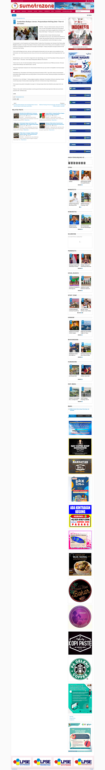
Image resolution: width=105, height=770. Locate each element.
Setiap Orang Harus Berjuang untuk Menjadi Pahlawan (74, 204)
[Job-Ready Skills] (74, 370)
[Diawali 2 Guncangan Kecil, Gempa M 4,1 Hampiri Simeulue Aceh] (74, 392)
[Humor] (74, 175)
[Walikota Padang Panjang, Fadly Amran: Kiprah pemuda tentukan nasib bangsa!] (86, 197)
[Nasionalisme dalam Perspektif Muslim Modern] (86, 175)
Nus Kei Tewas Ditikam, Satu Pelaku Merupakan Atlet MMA (86, 310)
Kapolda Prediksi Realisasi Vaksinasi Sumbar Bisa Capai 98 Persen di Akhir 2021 (86, 287)
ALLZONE (88, 415)
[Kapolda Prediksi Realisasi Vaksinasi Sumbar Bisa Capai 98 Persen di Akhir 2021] (86, 281)
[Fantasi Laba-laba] (86, 370)
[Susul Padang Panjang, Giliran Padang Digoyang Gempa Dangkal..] (86, 392)
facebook (88, 1)
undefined (29, 115)
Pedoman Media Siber (67, 11)
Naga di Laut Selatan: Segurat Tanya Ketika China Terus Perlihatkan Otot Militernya (86, 332)
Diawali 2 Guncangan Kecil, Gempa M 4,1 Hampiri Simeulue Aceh (74, 398)
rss (92, 1)
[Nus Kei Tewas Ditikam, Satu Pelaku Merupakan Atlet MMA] (86, 303)
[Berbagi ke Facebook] (18, 99)
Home (14, 11)
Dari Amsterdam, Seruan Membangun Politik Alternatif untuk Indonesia (86, 226)
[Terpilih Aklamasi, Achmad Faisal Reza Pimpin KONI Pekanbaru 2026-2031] (74, 303)
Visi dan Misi (58, 11)
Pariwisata (47, 11)
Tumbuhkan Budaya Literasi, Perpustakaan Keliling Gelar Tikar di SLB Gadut (40, 22)
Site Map (71, 716)
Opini (52, 11)
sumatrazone (14, 769)
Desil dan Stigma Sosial (25, 15)
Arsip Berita (80, 415)
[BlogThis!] (15, 99)
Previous (91, 177)
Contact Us (72, 719)
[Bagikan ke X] (16, 99)
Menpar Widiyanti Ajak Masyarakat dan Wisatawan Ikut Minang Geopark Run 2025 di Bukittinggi (86, 265)
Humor (70, 181)
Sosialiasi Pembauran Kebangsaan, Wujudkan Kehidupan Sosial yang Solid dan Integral (74, 287)
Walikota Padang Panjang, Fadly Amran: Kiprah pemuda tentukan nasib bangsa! (85, 204)
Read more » (27, 120)
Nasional (24, 11)
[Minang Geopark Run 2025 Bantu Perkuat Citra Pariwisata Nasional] (74, 259)
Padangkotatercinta (20, 97)
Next (69, 177)
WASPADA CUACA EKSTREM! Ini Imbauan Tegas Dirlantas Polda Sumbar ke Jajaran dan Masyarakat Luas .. (74, 354)
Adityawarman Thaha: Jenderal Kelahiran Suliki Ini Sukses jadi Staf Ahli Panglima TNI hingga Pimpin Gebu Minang (74, 226)
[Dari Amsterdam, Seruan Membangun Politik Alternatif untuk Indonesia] (86, 220)
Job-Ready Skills (73, 376)
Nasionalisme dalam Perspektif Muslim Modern (86, 182)
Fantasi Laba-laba (85, 376)
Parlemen (30, 11)
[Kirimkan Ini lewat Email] (13, 99)
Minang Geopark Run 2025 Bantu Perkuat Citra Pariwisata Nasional (74, 265)
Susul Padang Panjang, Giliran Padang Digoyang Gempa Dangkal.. (85, 398)
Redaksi (18, 11)
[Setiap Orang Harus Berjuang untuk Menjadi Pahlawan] (74, 197)
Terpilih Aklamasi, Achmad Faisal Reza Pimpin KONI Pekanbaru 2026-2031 (74, 310)
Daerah (40, 11)
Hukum (35, 11)
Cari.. (91, 11)
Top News (72, 415)
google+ (90, 1)
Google (91, 769)
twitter (86, 1)
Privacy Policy (72, 718)
